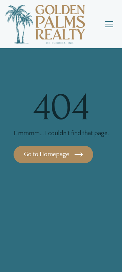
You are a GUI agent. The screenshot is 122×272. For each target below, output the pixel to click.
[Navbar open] (109, 24)
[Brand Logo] (53, 24)
